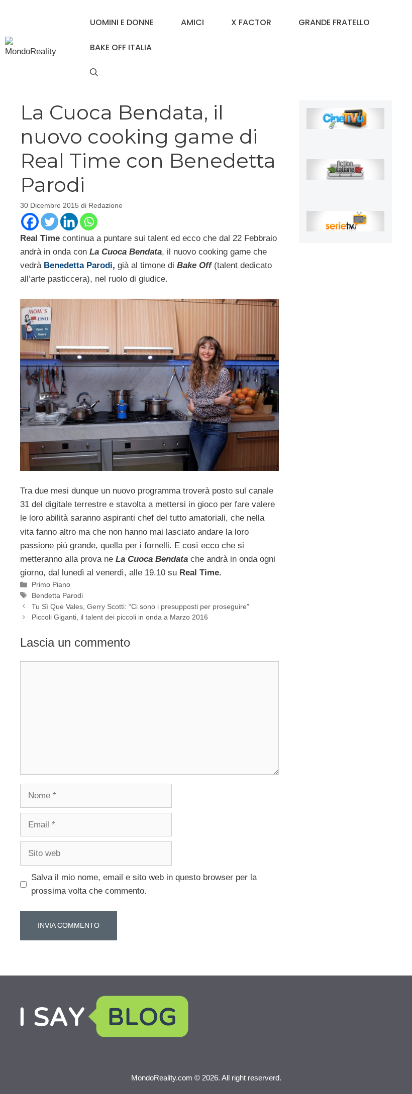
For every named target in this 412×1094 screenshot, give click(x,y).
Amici (192, 22)
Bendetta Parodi (57, 595)
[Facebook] (30, 221)
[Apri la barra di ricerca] (94, 72)
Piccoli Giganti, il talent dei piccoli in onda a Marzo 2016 (120, 617)
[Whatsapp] (88, 221)
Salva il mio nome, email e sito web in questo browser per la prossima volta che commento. (144, 884)
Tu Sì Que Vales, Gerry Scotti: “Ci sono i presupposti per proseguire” (140, 606)
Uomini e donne (122, 22)
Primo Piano (51, 584)
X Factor (251, 22)
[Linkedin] (69, 221)
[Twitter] (49, 221)
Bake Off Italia (121, 47)
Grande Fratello (334, 22)
